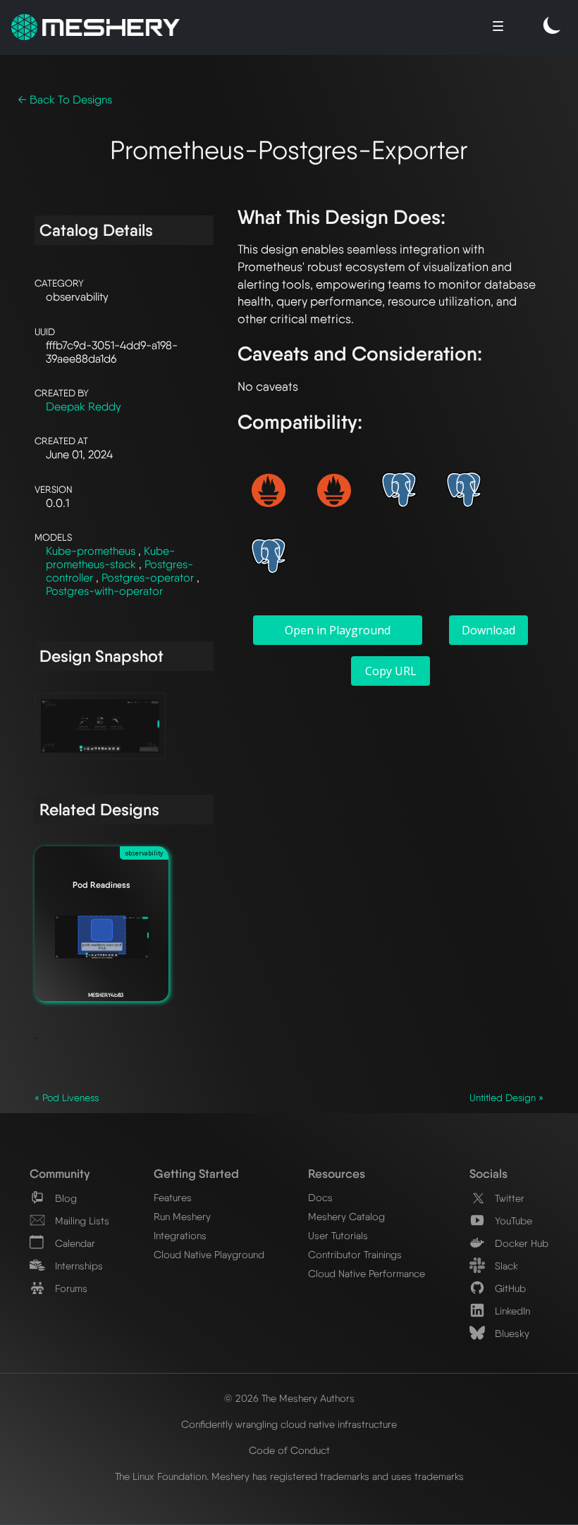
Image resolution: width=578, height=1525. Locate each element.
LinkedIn (511, 1311)
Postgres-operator (149, 577)
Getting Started (196, 1173)
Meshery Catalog (346, 1216)
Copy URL (391, 671)
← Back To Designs (65, 99)
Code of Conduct (289, 1450)
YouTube (512, 1220)
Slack (505, 1266)
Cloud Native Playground (209, 1254)
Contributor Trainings (355, 1254)
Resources (336, 1173)
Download (488, 630)
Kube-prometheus (92, 551)
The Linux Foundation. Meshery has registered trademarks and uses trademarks (289, 1476)
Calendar (73, 1243)
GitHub (509, 1288)
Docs (320, 1197)
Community (60, 1173)
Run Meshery (182, 1216)
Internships (77, 1266)
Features (173, 1197)
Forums (69, 1288)
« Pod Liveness (67, 1097)
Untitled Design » (506, 1097)
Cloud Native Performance (366, 1273)
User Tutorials (338, 1235)
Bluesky (510, 1333)
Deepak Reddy (83, 406)
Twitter (508, 1198)
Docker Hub (520, 1243)
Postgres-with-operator (104, 591)
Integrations (180, 1235)
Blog (64, 1198)
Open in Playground (338, 630)
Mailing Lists (80, 1220)
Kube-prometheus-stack (110, 557)
